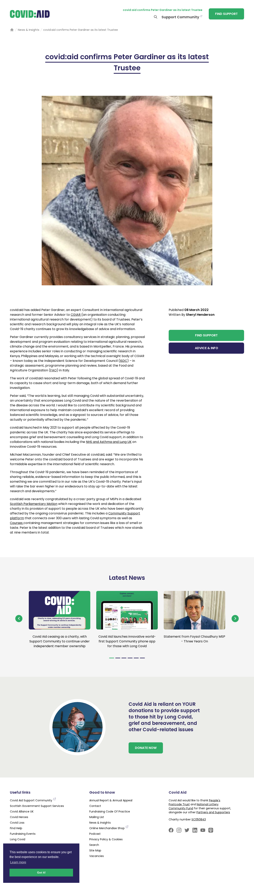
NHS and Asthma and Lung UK (109, 442)
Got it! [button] (41, 872)
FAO (53, 370)
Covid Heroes (19, 817)
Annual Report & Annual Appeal (110, 800)
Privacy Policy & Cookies (106, 839)
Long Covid (17, 839)
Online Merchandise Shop (107, 828)
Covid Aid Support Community (31, 800)
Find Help (16, 828)
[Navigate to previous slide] (18, 618)
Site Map (95, 850)
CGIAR (76, 314)
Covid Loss (17, 823)
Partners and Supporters (213, 812)
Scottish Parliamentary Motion (33, 504)
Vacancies (96, 856)
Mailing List (96, 817)
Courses (16, 523)
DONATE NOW (146, 748)
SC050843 (198, 819)
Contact (95, 806)
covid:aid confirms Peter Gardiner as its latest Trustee (162, 10)
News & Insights (100, 823)
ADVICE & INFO (206, 348)
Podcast (95, 834)
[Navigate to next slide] (235, 618)
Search (94, 845)
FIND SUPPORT (226, 14)
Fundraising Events (23, 834)
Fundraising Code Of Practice (109, 811)
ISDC (123, 360)
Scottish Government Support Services (37, 806)
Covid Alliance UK (22, 811)
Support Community (180, 17)
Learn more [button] (18, 862)
